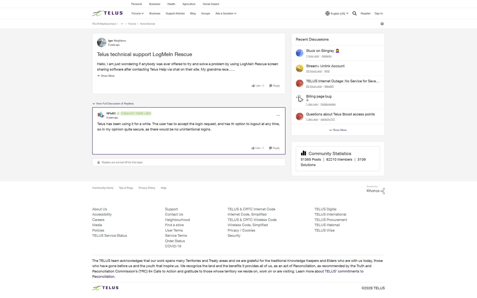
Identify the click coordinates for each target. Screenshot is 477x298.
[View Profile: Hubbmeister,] (299, 98)
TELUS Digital (325, 209)
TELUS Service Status (109, 235)
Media (97, 225)
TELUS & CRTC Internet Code (251, 209)
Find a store (174, 225)
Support (171, 209)
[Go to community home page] (108, 13)
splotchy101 (328, 119)
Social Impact (211, 3)
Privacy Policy (147, 187)
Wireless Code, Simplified (248, 225)
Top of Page (126, 187)
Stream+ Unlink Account (325, 66)
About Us (99, 209)
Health (171, 3)
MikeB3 (329, 86)
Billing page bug (318, 96)
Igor (110, 40)
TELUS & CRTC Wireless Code (252, 220)
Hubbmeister (328, 104)
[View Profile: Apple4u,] (299, 53)
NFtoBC (111, 113)
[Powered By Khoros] (376, 190)
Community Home (102, 187)
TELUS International (330, 214)
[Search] (354, 13)
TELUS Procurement (331, 220)
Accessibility (102, 214)
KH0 (327, 71)
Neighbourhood (177, 220)
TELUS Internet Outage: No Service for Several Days (343, 81)
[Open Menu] (382, 23)
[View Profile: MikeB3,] (299, 83)
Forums (132, 23)
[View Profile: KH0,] (299, 68)
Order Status (175, 241)
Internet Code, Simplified (247, 214)
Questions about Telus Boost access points (340, 114)
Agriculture (189, 3)
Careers (98, 220)
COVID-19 (173, 246)
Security (234, 235)
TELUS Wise (324, 230)
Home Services (147, 23)
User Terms (174, 230)
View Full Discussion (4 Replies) (115, 103)
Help (163, 187)
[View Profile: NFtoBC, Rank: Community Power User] (101, 115)
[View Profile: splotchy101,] (299, 116)
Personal (136, 3)
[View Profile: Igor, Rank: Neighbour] (101, 42)
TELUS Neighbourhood (104, 23)
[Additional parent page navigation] (122, 23)
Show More (108, 75)
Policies (98, 230)
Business (154, 3)
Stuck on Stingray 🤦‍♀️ (323, 51)
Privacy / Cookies (241, 230)
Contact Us (174, 214)
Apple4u (326, 56)
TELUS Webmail (327, 225)
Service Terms (176, 235)
